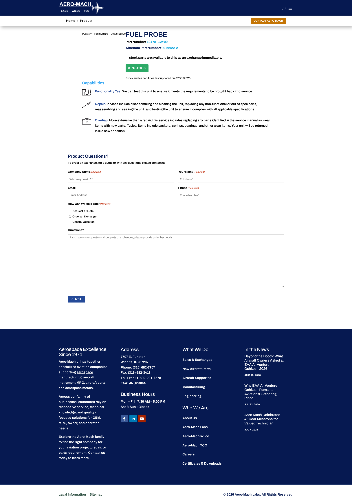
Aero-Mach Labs (195, 427)
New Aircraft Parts (196, 369)
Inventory (86, 34)
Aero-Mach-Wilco (195, 436)
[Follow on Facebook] (124, 418)
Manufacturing (193, 387)
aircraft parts (96, 382)
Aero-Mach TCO (194, 445)
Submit (76, 299)
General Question (83, 221)
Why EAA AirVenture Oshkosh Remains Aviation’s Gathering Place (260, 392)
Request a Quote (83, 211)
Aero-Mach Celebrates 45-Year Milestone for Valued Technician (262, 419)
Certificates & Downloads (202, 463)
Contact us (96, 452)
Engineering (191, 396)
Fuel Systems (101, 34)
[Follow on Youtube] (142, 418)
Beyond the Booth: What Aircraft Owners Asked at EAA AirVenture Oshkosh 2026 (264, 362)
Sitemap (96, 494)
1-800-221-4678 (148, 378)
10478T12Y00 (118, 34)
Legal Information (72, 494)
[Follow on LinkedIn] (133, 418)
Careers (188, 454)
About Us (189, 418)
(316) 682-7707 (144, 367)
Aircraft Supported (196, 378)
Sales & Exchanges (197, 360)
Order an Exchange (84, 216)
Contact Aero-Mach (268, 20)
